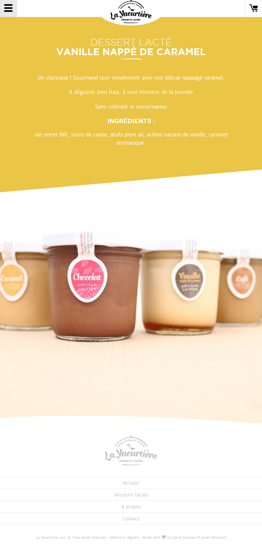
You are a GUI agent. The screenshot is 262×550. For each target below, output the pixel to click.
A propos (131, 507)
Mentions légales (124, 537)
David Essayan (184, 537)
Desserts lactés (131, 495)
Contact (131, 519)
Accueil (131, 483)
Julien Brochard (214, 537)
